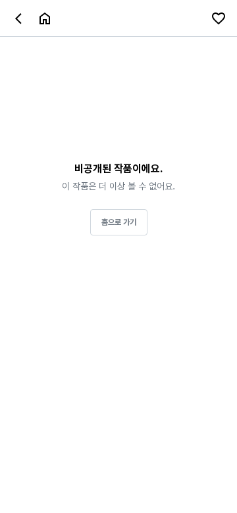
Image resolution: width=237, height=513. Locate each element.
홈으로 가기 (118, 222)
